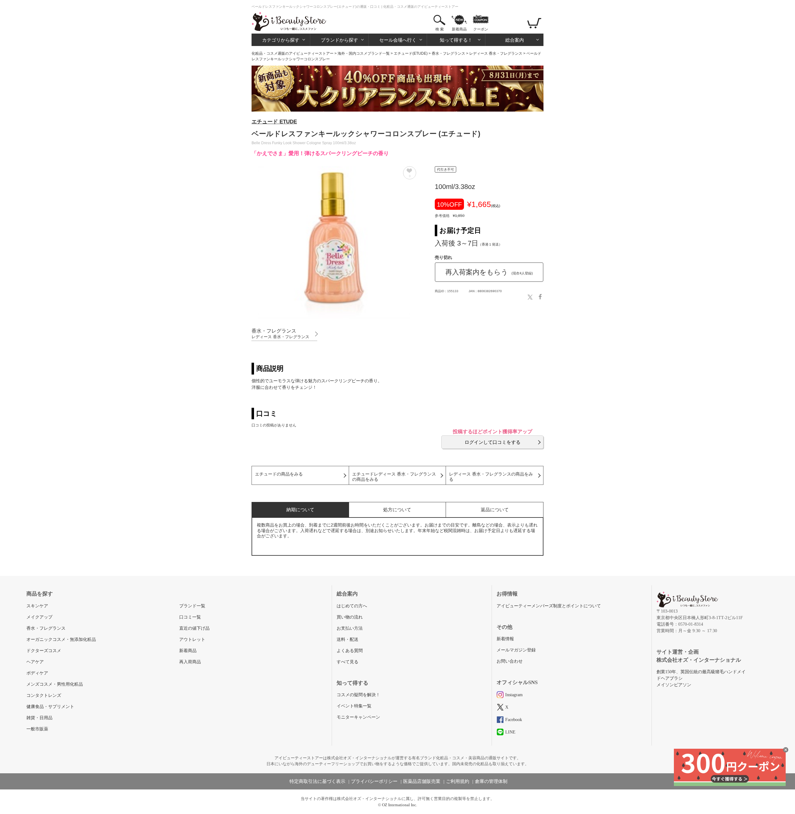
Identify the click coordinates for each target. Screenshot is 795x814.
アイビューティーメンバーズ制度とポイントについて (549, 606)
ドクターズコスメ (43, 650)
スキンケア (37, 606)
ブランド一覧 (192, 606)
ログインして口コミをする (492, 442)
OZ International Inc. (399, 805)
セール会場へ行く (397, 40)
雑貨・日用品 (39, 717)
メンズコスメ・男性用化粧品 (54, 684)
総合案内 (514, 40)
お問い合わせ (510, 661)
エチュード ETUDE (274, 122)
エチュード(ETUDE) (411, 53)
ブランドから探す (339, 40)
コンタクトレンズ (43, 695)
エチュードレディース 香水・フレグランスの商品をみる (394, 477)
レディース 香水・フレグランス (495, 53)
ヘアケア (35, 662)
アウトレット (192, 639)
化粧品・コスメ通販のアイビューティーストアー (293, 53)
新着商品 (459, 29)
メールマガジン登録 (516, 650)
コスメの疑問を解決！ (358, 694)
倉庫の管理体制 (491, 781)
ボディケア (37, 673)
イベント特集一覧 (354, 706)
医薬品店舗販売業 (421, 781)
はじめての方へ (352, 606)
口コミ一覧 (190, 617)
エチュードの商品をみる (279, 474)
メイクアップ (39, 617)
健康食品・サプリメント (50, 706)
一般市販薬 (37, 729)
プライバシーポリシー (374, 781)
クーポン (480, 29)
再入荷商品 (190, 662)
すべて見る (347, 662)
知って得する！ (456, 40)
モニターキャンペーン (358, 717)
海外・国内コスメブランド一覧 (364, 53)
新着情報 (505, 639)
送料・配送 (347, 639)
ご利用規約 (457, 781)
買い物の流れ (350, 617)
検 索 (439, 29)
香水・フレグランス (448, 53)
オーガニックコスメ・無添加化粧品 (61, 639)
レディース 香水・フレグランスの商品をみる (491, 477)
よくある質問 (350, 650)
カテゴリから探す (280, 40)
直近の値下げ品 (194, 628)
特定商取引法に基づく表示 (317, 781)
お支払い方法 (350, 628)
